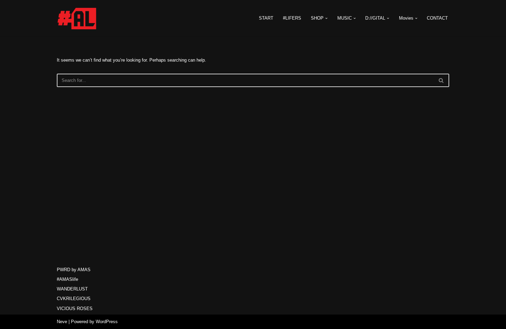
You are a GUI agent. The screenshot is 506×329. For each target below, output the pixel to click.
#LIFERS (292, 18)
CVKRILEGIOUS (74, 298)
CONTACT (437, 18)
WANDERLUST (72, 288)
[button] (326, 18)
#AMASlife (67, 279)
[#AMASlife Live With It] (77, 18)
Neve (62, 321)
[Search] (441, 80)
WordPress (107, 321)
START (266, 18)
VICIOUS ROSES (75, 308)
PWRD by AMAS (74, 269)
